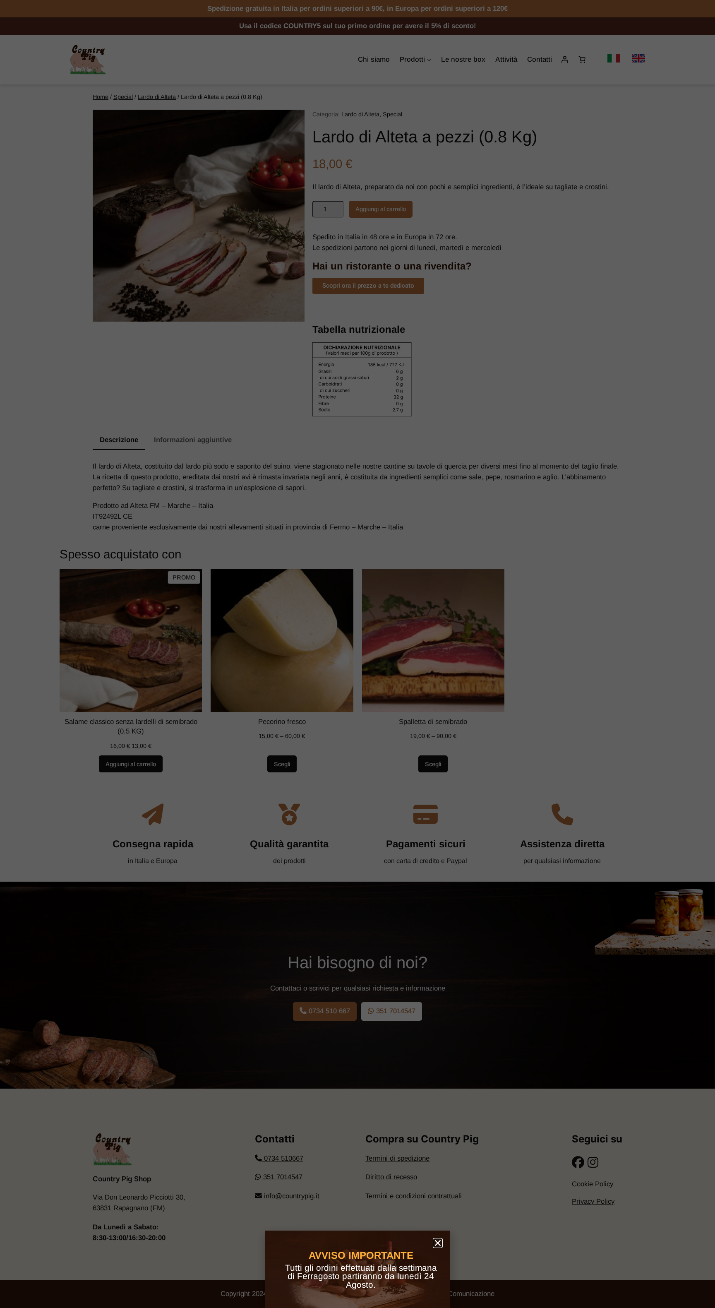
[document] (357, 654)
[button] (438, 1243)
